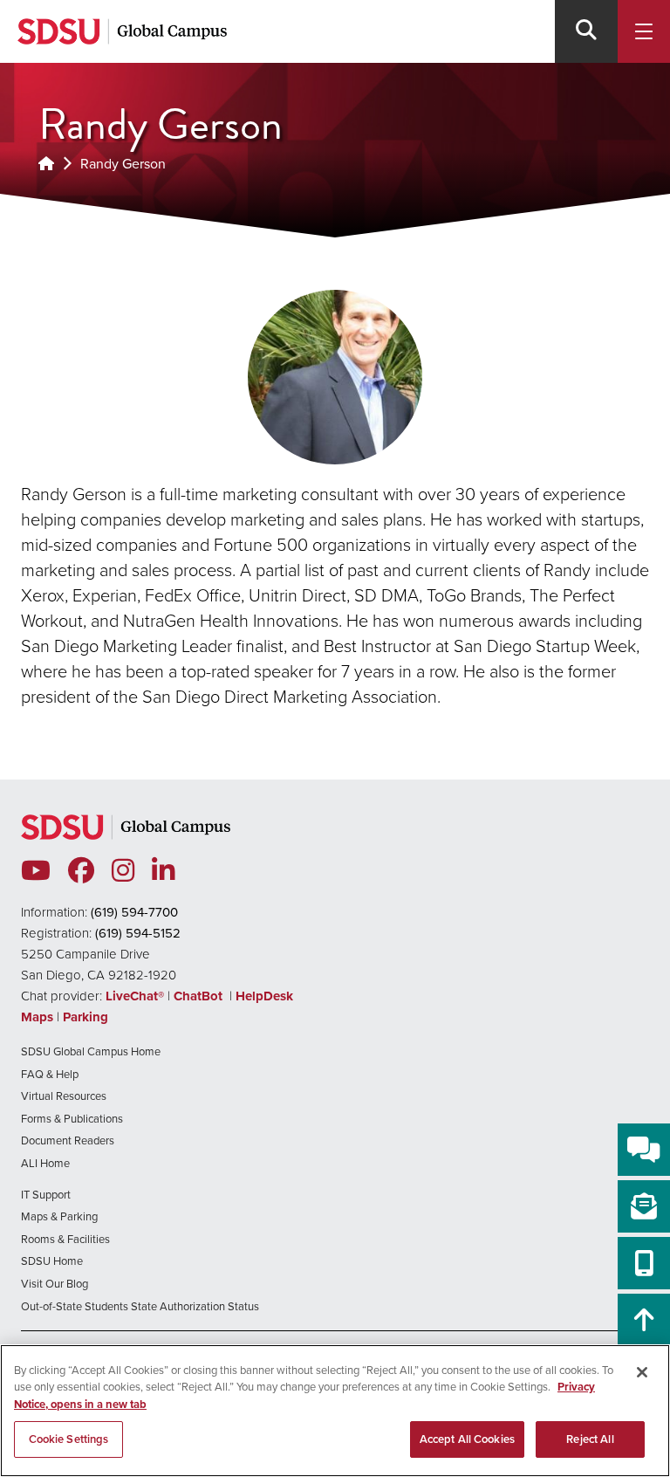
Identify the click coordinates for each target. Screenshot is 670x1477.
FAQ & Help (50, 1074)
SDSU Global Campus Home (91, 1051)
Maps (37, 1017)
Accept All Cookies (467, 1439)
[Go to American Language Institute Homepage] (46, 164)
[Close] (642, 1372)
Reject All (589, 1439)
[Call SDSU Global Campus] (644, 1263)
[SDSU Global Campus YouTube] (36, 871)
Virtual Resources (63, 1096)
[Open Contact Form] (644, 1206)
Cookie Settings (69, 1439)
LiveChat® (135, 996)
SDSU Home (52, 1261)
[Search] (586, 31)
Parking (85, 1017)
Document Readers (67, 1140)
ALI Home (45, 1163)
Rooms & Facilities (65, 1239)
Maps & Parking (59, 1216)
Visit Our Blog (54, 1283)
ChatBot (200, 996)
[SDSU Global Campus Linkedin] (163, 871)
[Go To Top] (644, 1320)
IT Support (46, 1194)
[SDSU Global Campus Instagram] (123, 871)
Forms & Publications (72, 1118)
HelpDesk (266, 996)
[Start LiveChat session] (644, 1149)
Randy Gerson (123, 164)
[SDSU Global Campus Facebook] (81, 871)
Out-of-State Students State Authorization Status (140, 1306)
